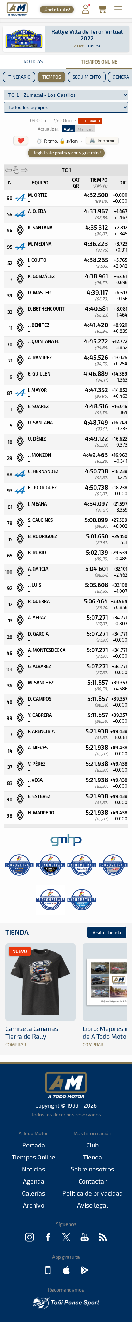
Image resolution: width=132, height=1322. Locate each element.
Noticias (33, 61)
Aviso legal (92, 1205)
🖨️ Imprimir (102, 140)
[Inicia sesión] (85, 12)
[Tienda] (102, 11)
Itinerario (19, 77)
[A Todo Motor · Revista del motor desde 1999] (17, 14)
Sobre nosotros (92, 1169)
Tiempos (51, 77)
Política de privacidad (92, 1193)
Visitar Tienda (107, 932)
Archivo (33, 1205)
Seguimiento (87, 77)
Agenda (33, 1181)
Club (92, 1145)
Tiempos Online (33, 1157)
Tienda (17, 932)
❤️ (20, 140)
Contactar (92, 1181)
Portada (33, 1145)
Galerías (33, 1193)
